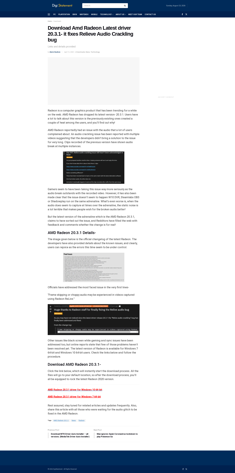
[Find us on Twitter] (186, 14)
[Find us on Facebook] (182, 14)
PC (54, 14)
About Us (120, 14)
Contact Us (150, 14)
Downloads (57, 21)
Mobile (94, 14)
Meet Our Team (135, 14)
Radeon (82, 420)
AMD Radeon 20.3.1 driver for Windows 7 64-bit (74, 396)
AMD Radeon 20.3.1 (61, 420)
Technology (106, 14)
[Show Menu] (49, 14)
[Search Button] (125, 5)
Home (50, 21)
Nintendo (84, 14)
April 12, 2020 (69, 52)
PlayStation (64, 14)
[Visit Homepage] (63, 5)
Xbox (74, 14)
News (88, 52)
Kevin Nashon (55, 52)
